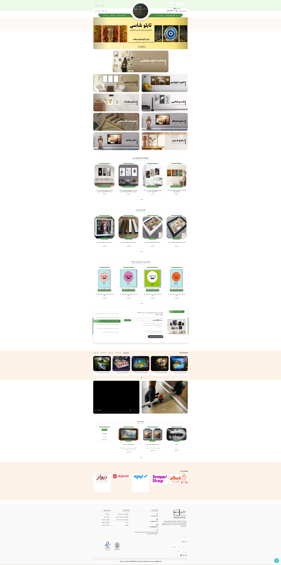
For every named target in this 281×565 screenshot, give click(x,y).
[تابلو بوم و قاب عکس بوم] (128, 434)
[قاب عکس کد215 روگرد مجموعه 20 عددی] (176, 227)
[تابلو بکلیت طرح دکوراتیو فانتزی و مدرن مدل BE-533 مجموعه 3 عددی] (104, 176)
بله (180, 4)
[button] (100, 33)
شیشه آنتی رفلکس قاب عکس (152, 444)
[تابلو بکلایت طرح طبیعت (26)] (179, 363)
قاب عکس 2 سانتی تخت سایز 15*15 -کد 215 (152, 295)
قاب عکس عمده (177, 238)
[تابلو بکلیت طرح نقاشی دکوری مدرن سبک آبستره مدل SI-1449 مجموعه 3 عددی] (128, 176)
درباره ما (107, 514)
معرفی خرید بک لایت (123, 514)
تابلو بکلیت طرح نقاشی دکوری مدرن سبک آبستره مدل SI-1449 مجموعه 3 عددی (128, 191)
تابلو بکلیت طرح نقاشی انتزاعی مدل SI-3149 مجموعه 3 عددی (152, 191)
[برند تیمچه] (140, 483)
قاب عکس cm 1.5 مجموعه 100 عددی (128, 242)
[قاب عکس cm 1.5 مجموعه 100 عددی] (128, 227)
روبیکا (175, 4)
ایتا (184, 4)
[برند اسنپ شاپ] (160, 479)
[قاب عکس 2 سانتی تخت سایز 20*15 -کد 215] (104, 279)
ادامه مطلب (176, 450)
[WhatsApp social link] (183, 555)
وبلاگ (126, 522)
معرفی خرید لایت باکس (122, 520)
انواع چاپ (105, 433)
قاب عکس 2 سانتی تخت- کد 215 (177, 290)
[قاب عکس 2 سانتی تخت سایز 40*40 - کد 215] (128, 279)
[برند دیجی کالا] (121, 476)
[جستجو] (106, 11)
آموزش (126, 525)
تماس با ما (106, 517)
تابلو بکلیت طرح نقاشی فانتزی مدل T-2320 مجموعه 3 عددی (176, 191)
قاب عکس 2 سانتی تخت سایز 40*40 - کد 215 (128, 295)
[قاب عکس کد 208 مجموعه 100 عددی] (104, 227)
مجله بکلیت (176, 440)
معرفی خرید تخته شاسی (122, 517)
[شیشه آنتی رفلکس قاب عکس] (152, 434)
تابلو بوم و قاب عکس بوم (128, 444)
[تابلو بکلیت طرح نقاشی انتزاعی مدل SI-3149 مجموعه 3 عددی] (152, 176)
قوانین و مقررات (105, 520)
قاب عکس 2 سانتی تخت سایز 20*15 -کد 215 (104, 295)
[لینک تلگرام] (181, 555)
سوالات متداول (105, 522)
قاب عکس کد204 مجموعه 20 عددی (152, 242)
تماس (170, 4)
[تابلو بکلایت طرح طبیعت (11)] (160, 363)
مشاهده (176, 194)
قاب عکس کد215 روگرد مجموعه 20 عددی (176, 242)
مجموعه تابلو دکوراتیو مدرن (176, 186)
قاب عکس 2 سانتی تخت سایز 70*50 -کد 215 (176, 295)
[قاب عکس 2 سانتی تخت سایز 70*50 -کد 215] (176, 279)
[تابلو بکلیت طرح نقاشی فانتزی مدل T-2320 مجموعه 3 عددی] (176, 176)
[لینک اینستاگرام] (186, 555)
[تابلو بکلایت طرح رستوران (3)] (121, 363)
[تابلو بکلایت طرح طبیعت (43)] (102, 363)
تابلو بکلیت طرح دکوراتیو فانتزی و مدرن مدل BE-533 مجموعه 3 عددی (104, 191)
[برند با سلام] (179, 479)
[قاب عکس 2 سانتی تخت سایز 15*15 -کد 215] (152, 279)
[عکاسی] (176, 434)
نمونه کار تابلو (105, 525)
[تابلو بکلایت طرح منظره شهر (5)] (140, 363)
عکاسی (176, 444)
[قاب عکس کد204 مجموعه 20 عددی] (152, 227)
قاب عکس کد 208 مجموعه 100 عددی (104, 242)
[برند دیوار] (102, 483)
